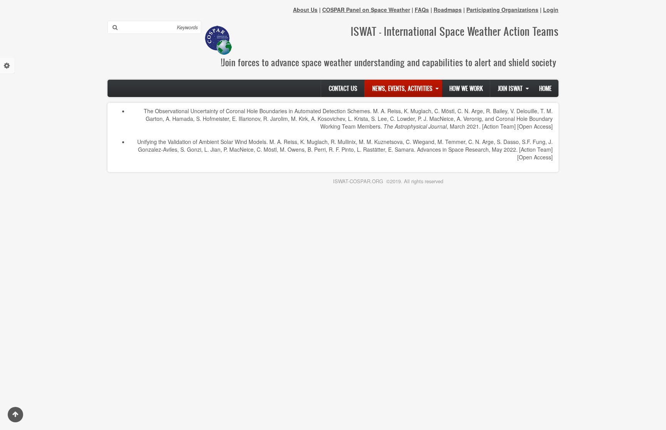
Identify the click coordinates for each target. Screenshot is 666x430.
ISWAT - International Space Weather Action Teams (454, 31)
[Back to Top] (15, 414)
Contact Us (343, 88)
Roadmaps (448, 9)
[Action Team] (499, 126)
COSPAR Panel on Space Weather (366, 9)
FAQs (422, 9)
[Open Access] (535, 126)
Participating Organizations (502, 9)
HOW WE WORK (466, 88)
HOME (545, 88)
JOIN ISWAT (510, 88)
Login (550, 9)
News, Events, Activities (402, 88)
